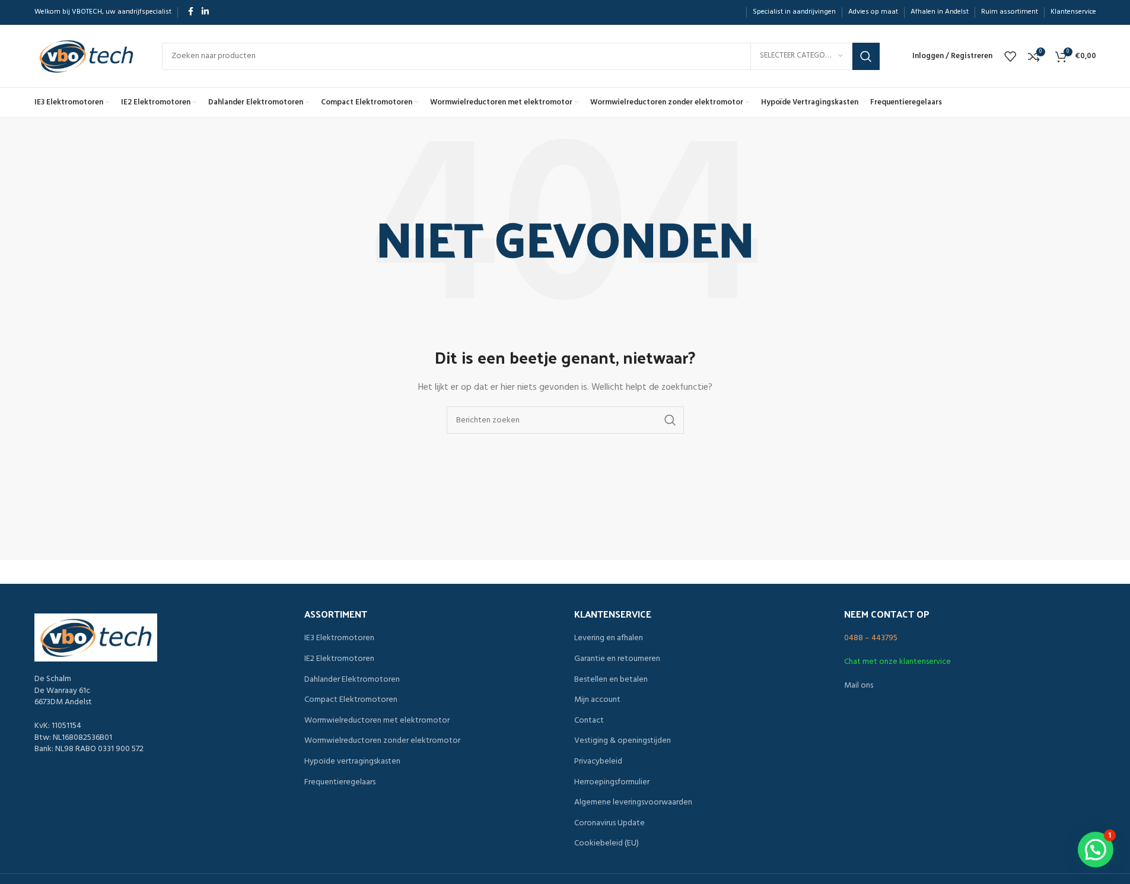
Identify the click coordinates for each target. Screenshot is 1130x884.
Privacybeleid (598, 762)
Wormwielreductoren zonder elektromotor (382, 741)
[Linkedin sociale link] (205, 12)
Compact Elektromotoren (350, 700)
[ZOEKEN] (866, 56)
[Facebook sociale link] (191, 12)
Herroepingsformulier (612, 782)
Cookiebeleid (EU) (606, 844)
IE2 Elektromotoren (339, 659)
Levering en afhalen (608, 638)
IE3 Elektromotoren (339, 638)
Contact (589, 721)
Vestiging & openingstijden (622, 741)
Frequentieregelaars (339, 782)
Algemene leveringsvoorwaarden (633, 803)
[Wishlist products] (1010, 56)
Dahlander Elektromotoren (352, 680)
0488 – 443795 (870, 638)
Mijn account (597, 700)
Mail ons (858, 685)
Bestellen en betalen (611, 680)
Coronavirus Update (609, 823)
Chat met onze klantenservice (897, 662)
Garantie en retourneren (617, 659)
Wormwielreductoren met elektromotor (377, 721)
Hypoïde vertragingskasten (352, 762)
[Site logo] (86, 56)
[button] (1095, 849)
